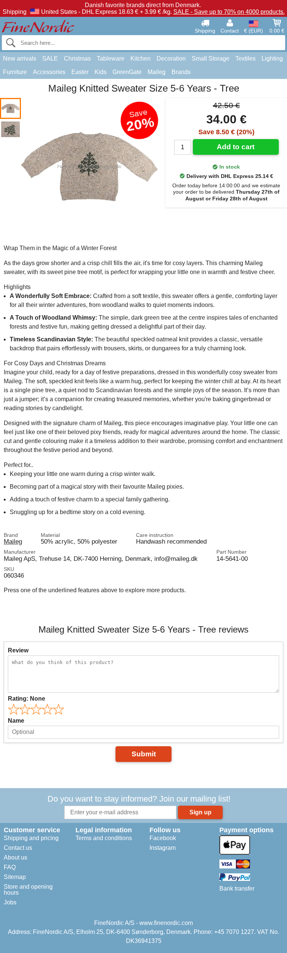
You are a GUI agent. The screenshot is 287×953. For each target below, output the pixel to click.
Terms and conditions (103, 838)
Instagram (162, 848)
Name (16, 720)
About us (15, 857)
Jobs (10, 902)
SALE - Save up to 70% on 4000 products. (229, 12)
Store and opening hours (28, 889)
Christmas (77, 58)
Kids (101, 72)
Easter (80, 72)
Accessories (49, 72)
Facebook (162, 838)
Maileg (157, 72)
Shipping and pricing (31, 838)
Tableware (110, 58)
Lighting (272, 58)
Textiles (245, 58)
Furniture (15, 72)
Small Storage (210, 58)
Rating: (26, 698)
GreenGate (127, 72)
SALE (50, 58)
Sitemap (15, 877)
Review (18, 650)
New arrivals (19, 58)
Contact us (18, 848)
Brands (181, 72)
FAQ (10, 867)
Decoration (171, 58)
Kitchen (140, 58)
